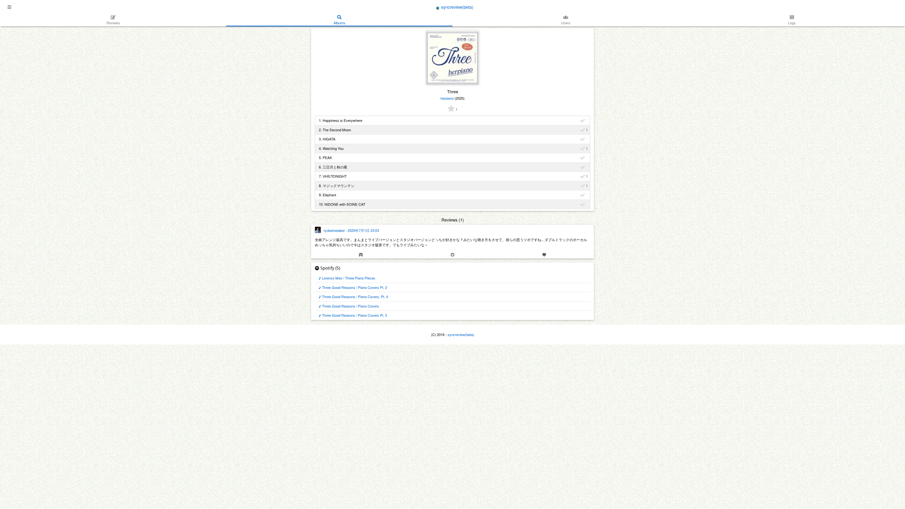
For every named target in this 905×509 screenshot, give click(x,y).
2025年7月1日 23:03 (363, 230)
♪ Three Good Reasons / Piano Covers (349, 306)
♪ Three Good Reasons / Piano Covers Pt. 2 (353, 287)
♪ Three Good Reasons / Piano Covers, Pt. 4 (353, 296)
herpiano (447, 98)
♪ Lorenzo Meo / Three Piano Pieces (347, 277)
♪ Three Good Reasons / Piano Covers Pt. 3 (353, 315)
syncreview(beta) (456, 7)
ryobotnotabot (334, 230)
